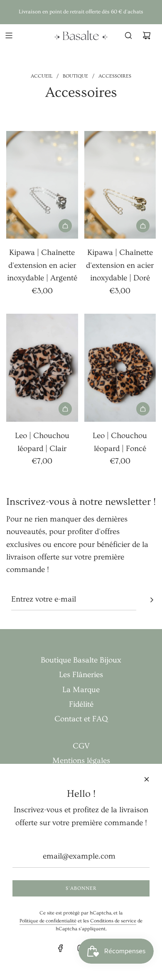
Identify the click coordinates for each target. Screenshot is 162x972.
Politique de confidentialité (48, 921)
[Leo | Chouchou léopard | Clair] (42, 368)
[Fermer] (146, 779)
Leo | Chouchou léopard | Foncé (120, 442)
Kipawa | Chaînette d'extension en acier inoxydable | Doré (120, 265)
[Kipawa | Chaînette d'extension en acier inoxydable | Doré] (120, 185)
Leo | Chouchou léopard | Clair (42, 442)
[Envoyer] (151, 600)
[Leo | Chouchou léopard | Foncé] (120, 368)
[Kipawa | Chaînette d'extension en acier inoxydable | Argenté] (42, 185)
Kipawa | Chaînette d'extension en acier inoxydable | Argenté (42, 265)
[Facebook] (61, 948)
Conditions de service (113, 921)
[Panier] (146, 35)
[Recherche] (128, 35)
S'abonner (81, 888)
